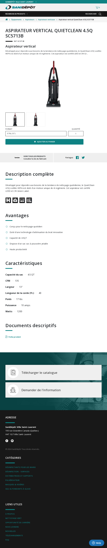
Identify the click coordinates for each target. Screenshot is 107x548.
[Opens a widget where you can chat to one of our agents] (96, 543)
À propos (10, 514)
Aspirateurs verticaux (46, 19)
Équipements (16, 19)
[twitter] (84, 157)
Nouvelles (10, 531)
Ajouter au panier (46, 141)
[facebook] (78, 157)
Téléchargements (14, 535)
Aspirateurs (29, 19)
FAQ (7, 540)
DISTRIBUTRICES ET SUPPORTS (19, 476)
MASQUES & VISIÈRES (14, 484)
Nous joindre (12, 527)
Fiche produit (14, 337)
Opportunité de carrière (17, 522)
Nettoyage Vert (13, 518)
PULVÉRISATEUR (12, 480)
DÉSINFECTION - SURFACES (17, 471)
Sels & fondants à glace (18, 489)
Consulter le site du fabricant (35, 159)
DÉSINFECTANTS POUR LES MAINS (20, 467)
